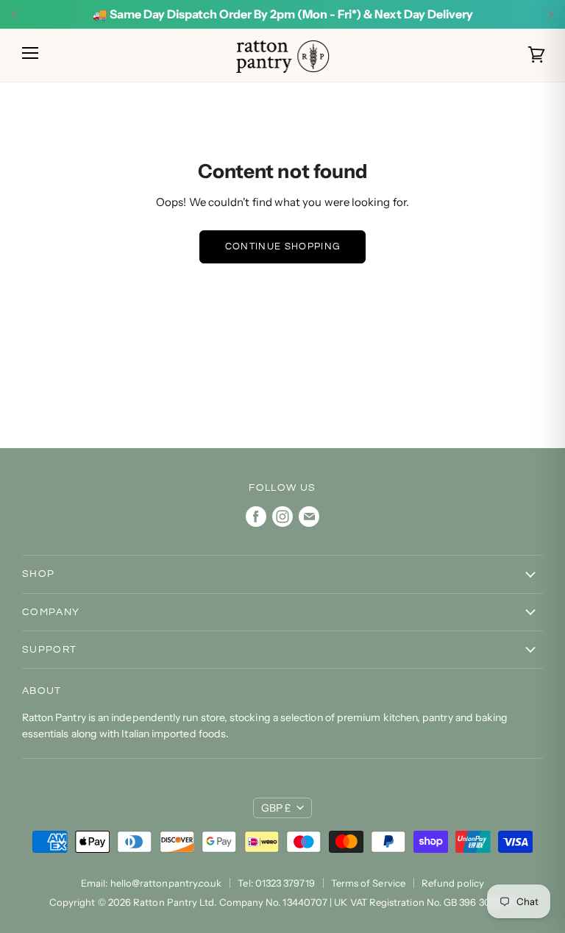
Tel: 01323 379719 (276, 883)
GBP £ (276, 808)
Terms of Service (368, 883)
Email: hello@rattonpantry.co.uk (151, 883)
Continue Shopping (282, 246)
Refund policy (453, 883)
